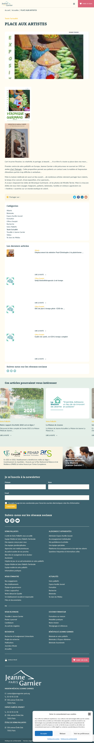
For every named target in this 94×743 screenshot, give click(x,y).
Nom (50, 482)
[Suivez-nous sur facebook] (8, 371)
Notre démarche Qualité (13, 593)
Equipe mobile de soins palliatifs (16, 567)
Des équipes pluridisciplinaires (15, 545)
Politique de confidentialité (69, 739)
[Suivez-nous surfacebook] (7, 520)
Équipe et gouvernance (13, 587)
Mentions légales (28, 741)
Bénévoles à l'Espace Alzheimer (60, 639)
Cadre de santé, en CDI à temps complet (51, 336)
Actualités (8, 649)
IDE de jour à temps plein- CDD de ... (50, 308)
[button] (89, 714)
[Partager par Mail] (85, 197)
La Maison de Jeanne (54, 425)
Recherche (52, 590)
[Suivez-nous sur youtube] (15, 371)
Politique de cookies (53, 739)
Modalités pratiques (56, 619)
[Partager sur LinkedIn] (82, 197)
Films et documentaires (13, 600)
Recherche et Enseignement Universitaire (19, 636)
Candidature (9, 623)
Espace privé (12, 660)
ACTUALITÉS (53, 576)
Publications (9, 642)
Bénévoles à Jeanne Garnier (61, 632)
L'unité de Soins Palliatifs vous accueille (18, 536)
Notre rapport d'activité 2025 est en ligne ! (17, 425)
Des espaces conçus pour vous (16, 542)
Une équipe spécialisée (57, 545)
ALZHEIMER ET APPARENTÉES (60, 531)
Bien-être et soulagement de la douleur (18, 555)
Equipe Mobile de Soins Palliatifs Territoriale (20, 539)
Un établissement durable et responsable (19, 597)
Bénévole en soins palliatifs (58, 636)
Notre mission (54, 623)
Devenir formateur (57, 612)
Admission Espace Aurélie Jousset (60, 536)
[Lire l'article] (20, 253)
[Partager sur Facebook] (78, 197)
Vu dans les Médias (55, 597)
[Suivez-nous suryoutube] (17, 520)
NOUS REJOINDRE (12, 612)
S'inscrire (11, 506)
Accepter (43, 733)
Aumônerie (8, 558)
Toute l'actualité (11, 18)
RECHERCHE (9, 632)
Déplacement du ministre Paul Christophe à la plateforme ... (59, 252)
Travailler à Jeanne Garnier (14, 616)
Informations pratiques (13, 570)
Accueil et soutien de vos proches (17, 551)
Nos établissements (11, 584)
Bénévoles (52, 593)
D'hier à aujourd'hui (12, 590)
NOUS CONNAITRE (12, 576)
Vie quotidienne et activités (58, 542)
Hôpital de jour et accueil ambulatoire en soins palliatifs (24, 561)
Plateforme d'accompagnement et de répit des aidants (68, 548)
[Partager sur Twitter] (74, 197)
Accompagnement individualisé (60, 539)
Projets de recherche (12, 639)
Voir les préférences (81, 733)
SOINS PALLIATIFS (11, 531)
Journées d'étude (11, 646)
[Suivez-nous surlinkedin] (12, 520)
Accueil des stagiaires (12, 626)
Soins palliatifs (54, 581)
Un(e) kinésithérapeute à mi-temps (49, 280)
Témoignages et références (58, 626)
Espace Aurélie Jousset (57, 584)
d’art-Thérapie (16, 169)
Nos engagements (11, 581)
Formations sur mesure (57, 616)
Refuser (63, 733)
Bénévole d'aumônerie (56, 642)
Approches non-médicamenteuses (17, 548)
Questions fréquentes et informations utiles (64, 551)
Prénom (7, 482)
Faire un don (87, 4)
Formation (52, 587)
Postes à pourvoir (11, 619)
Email (7, 493)
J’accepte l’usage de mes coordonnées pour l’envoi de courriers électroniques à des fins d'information (44, 503)
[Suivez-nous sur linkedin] (11, 371)
